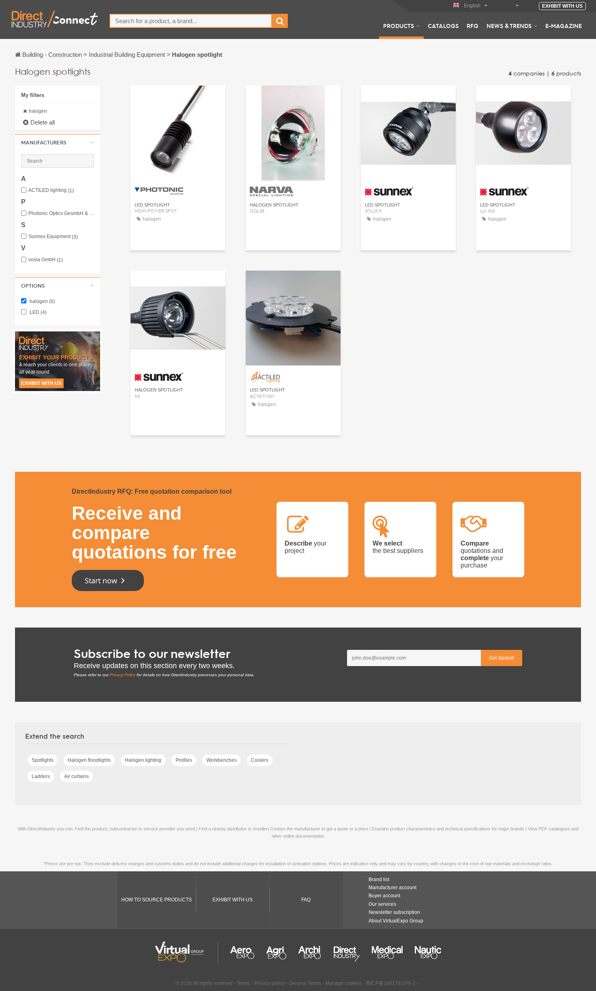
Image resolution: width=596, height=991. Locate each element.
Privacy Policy (122, 675)
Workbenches (221, 760)
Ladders (41, 776)
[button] (57, 142)
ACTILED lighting (51, 190)
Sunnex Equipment (53, 237)
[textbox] (190, 21)
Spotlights (43, 760)
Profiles (184, 760)
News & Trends (509, 25)
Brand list (379, 879)
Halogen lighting (143, 760)
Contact (177, 99)
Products (398, 25)
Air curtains (76, 776)
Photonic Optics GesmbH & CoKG (61, 214)
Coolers (259, 760)
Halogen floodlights (89, 760)
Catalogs (443, 25)
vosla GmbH (45, 260)
